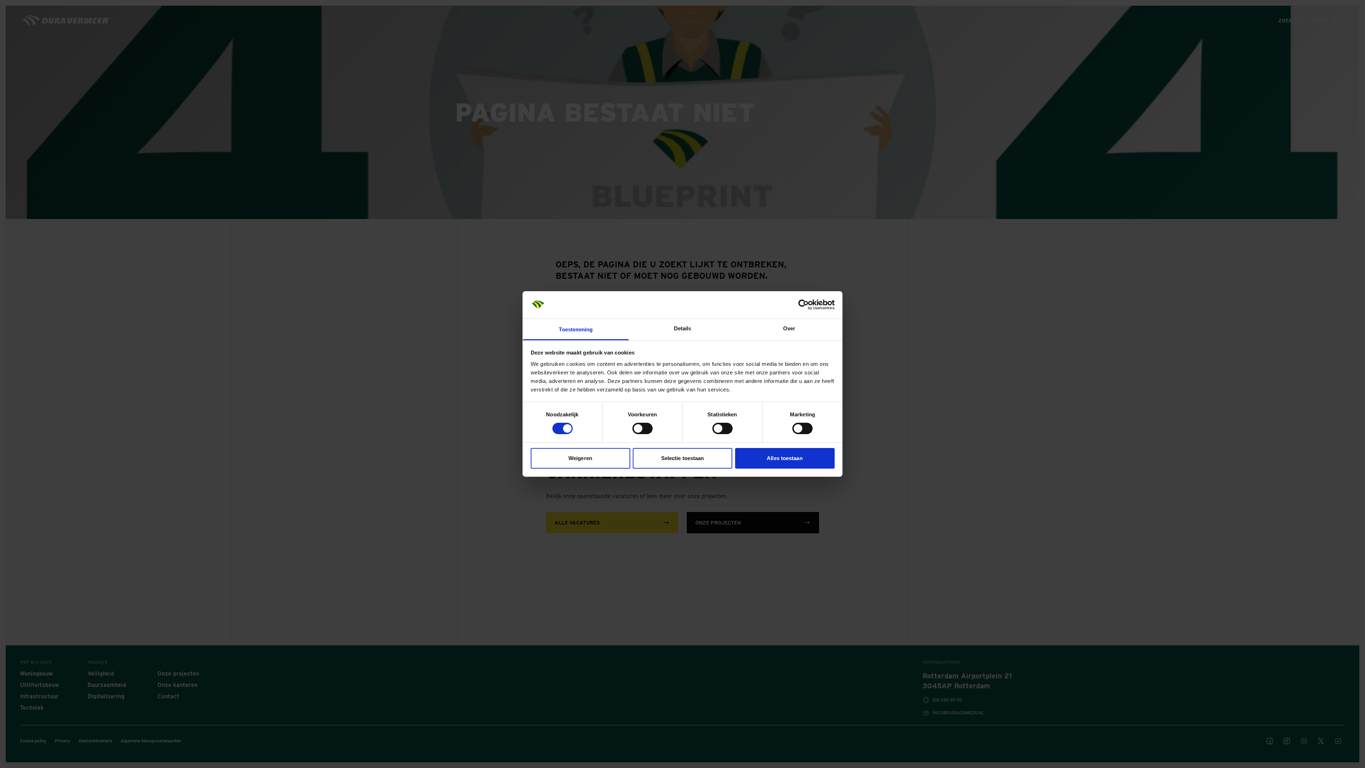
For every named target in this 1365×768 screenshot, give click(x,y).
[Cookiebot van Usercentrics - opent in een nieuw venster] (803, 304)
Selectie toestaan (682, 458)
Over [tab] (789, 328)
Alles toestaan (784, 458)
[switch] (642, 428)
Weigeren (580, 458)
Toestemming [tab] (576, 329)
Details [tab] (682, 328)
